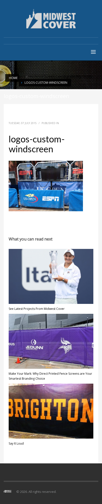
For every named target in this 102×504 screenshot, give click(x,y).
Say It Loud (16, 443)
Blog (22, 76)
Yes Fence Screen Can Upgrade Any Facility (60, 76)
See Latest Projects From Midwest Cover (37, 309)
